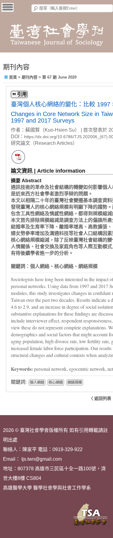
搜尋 (35, 8)
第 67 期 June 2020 (59, 77)
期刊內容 (29, 77)
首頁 (13, 77)
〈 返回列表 (100, 398)
